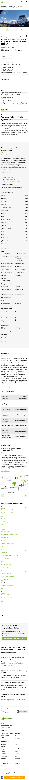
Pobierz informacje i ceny (8, 67)
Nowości (17, 733)
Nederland (4, 756)
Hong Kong (17, 756)
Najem (10, 6)
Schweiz (16, 751)
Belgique (3, 758)
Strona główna (4, 6)
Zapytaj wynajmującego (7, 69)
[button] (14, 506)
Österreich (17, 749)
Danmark (3, 744)
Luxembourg (4, 761)
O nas (2, 737)
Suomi (3, 751)
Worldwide (17, 763)
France (16, 744)
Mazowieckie (19, 6)
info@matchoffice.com (6, 725)
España (3, 765)
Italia (15, 746)
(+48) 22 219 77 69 (5, 727)
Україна (16, 753)
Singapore (17, 758)
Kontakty (17, 738)
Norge (2, 749)
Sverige (3, 746)
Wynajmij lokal (19, 735)
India (15, 761)
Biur (14, 6)
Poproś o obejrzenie (7, 70)
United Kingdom (5, 763)
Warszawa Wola (4, 7)
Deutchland (4, 753)
